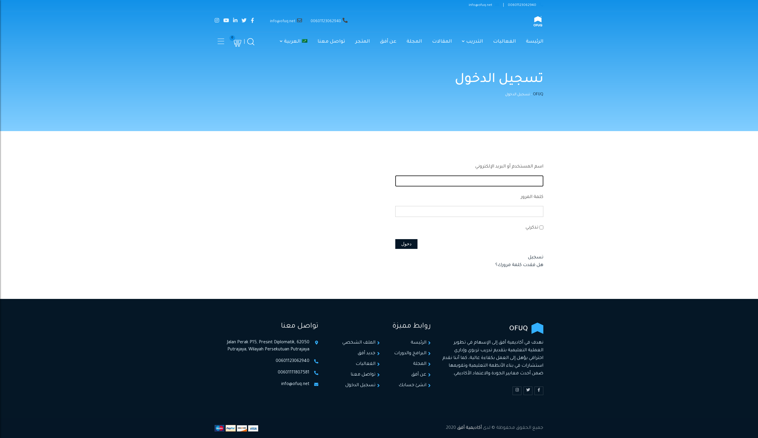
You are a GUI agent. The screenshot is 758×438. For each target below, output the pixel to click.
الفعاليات (504, 41)
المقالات (442, 41)
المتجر (362, 41)
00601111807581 (293, 373)
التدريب (474, 41)
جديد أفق (366, 353)
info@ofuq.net (480, 5)
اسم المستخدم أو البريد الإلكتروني (509, 166)
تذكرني (532, 227)
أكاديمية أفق (469, 428)
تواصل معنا (331, 41)
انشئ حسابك (412, 385)
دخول (406, 244)
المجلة (414, 41)
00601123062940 (522, 5)
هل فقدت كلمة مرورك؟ (519, 265)
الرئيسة (534, 41)
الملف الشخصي (358, 342)
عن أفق (388, 41)
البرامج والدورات (410, 353)
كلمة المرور (532, 197)
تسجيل (535, 257)
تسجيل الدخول (360, 385)
